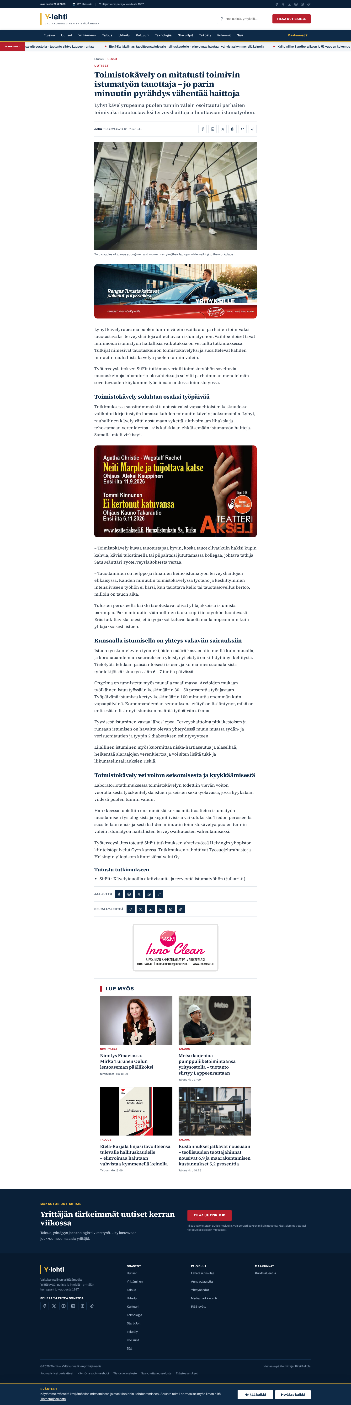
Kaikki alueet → (265, 1273)
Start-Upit (185, 35)
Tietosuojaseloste (125, 1373)
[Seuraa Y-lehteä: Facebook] (276, 4)
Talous (107, 35)
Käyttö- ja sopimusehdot (93, 1373)
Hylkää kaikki (255, 1394)
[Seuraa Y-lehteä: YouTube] (289, 4)
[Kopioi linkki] (253, 129)
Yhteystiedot (200, 1290)
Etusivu (49, 35)
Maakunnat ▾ (297, 35)
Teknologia (163, 35)
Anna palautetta (202, 1281)
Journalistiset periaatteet (56, 1373)
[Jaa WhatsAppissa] (233, 129)
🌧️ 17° (82, 4)
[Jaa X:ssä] (222, 129)
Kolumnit (224, 35)
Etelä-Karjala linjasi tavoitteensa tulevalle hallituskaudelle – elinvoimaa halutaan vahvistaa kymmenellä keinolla (150, 46)
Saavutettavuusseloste (156, 1373)
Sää (240, 35)
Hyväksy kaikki (293, 1394)
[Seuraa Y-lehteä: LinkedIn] (296, 4)
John (98, 129)
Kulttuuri (142, 35)
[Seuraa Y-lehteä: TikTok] (309, 4)
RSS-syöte (198, 1306)
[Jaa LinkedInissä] (212, 129)
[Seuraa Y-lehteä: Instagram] (302, 4)
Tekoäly (205, 35)
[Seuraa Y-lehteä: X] (283, 4)
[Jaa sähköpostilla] (243, 129)
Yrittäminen (87, 35)
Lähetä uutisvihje (202, 1273)
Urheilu (124, 35)
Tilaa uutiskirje (291, 19)
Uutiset (66, 35)
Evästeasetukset (187, 1373)
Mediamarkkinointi (204, 1298)
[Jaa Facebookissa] (202, 129)
